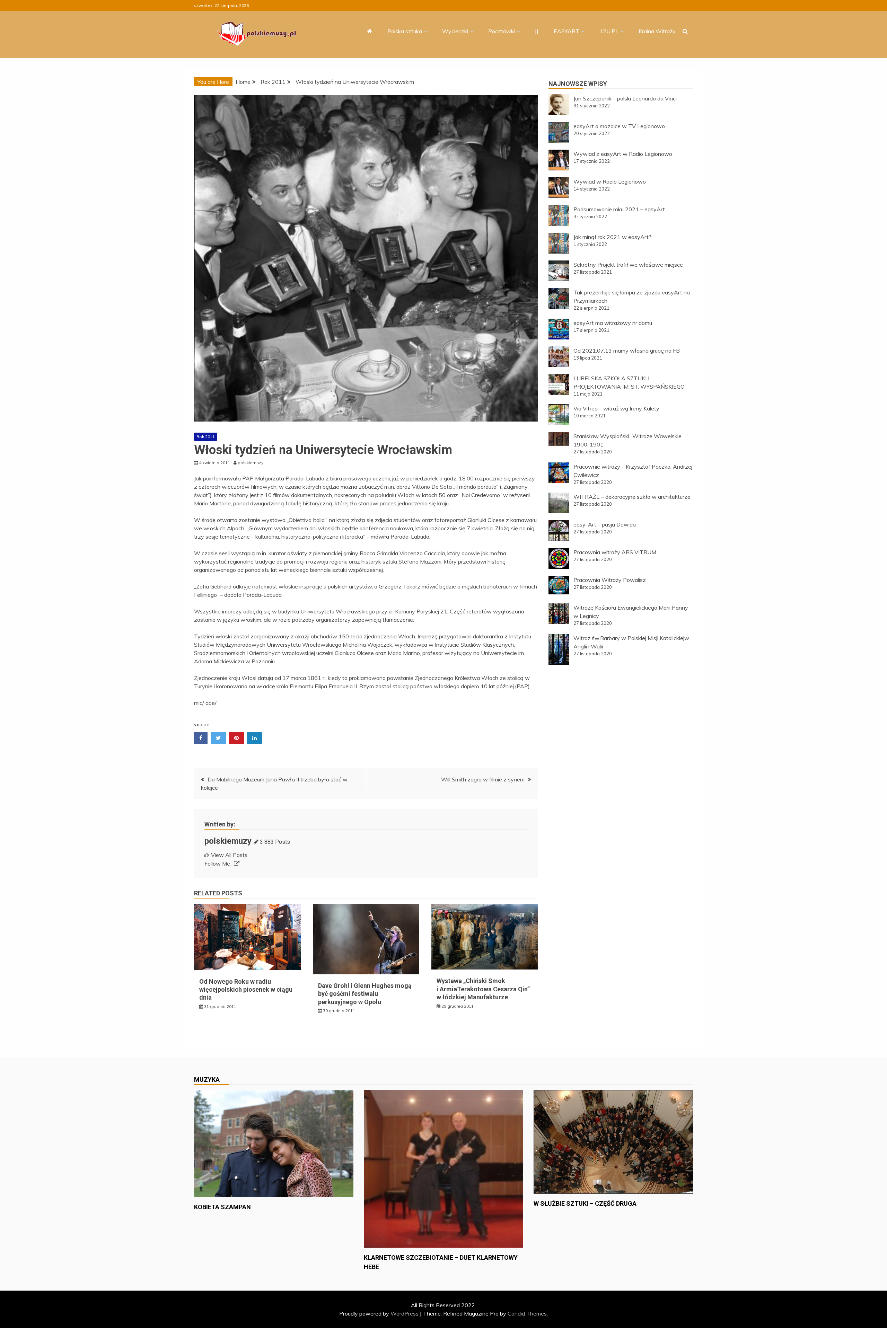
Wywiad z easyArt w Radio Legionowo (622, 153)
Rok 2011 (205, 436)
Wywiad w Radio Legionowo (609, 181)
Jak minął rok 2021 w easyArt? (612, 236)
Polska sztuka (404, 31)
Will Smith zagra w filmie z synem (483, 779)
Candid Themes (527, 1313)
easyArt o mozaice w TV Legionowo (619, 126)
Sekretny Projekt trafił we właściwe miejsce (628, 264)
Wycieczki (455, 31)
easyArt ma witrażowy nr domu (612, 322)
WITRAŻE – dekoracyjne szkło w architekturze (632, 496)
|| (536, 31)
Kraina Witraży (657, 31)
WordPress (404, 1313)
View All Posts (229, 854)
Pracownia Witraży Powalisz (609, 579)
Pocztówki (501, 31)
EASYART (566, 31)
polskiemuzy (228, 841)
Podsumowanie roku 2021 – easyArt (619, 209)
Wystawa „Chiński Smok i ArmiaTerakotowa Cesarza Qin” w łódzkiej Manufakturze (483, 989)
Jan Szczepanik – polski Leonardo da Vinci (625, 98)
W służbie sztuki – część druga (585, 1203)
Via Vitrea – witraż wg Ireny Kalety (616, 408)
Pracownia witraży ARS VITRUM (614, 552)
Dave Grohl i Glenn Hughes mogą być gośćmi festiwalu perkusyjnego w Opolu (365, 994)
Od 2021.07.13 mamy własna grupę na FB (626, 350)
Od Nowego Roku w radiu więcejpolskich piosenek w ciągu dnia (245, 989)
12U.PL (608, 31)
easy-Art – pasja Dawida (604, 524)
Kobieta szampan (222, 1207)
